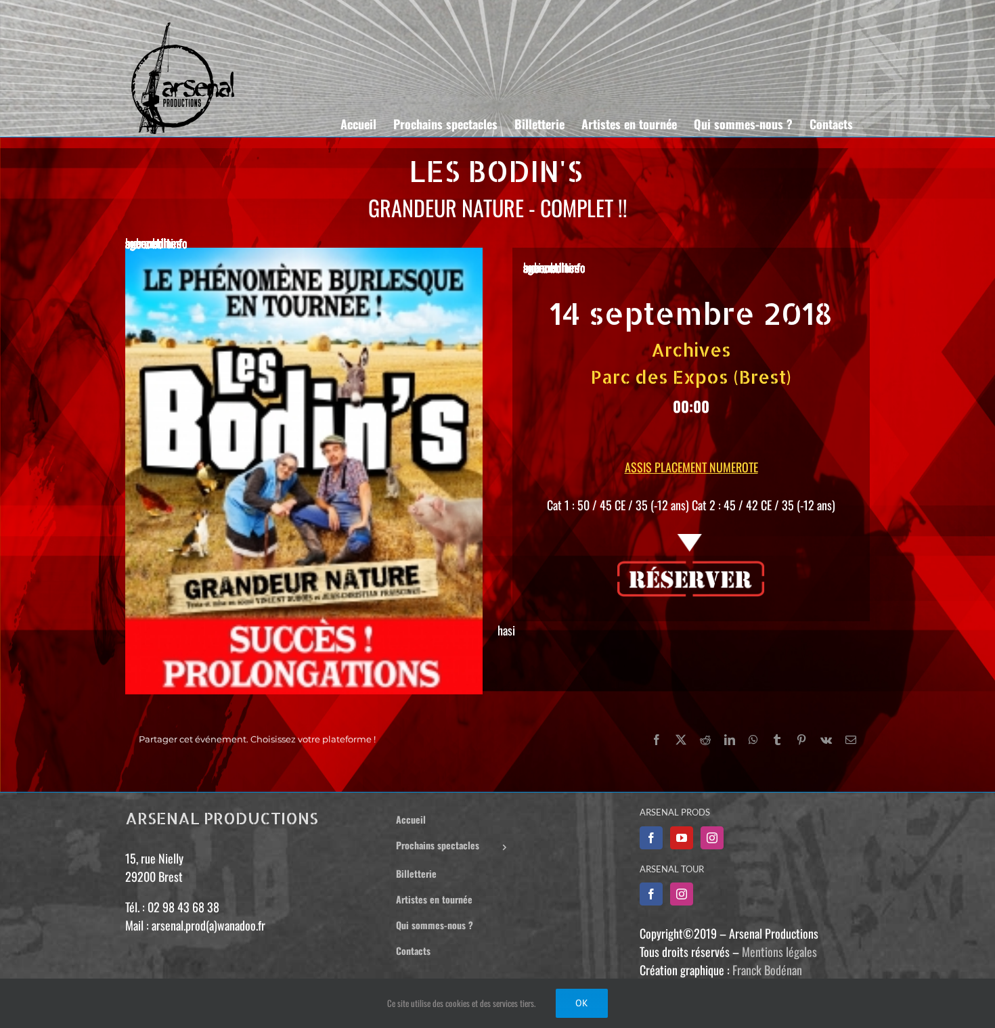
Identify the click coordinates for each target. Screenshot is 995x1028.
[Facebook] (651, 837)
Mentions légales (779, 951)
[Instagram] (712, 837)
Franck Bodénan (767, 970)
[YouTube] (681, 837)
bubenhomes (153, 243)
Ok (581, 1003)
